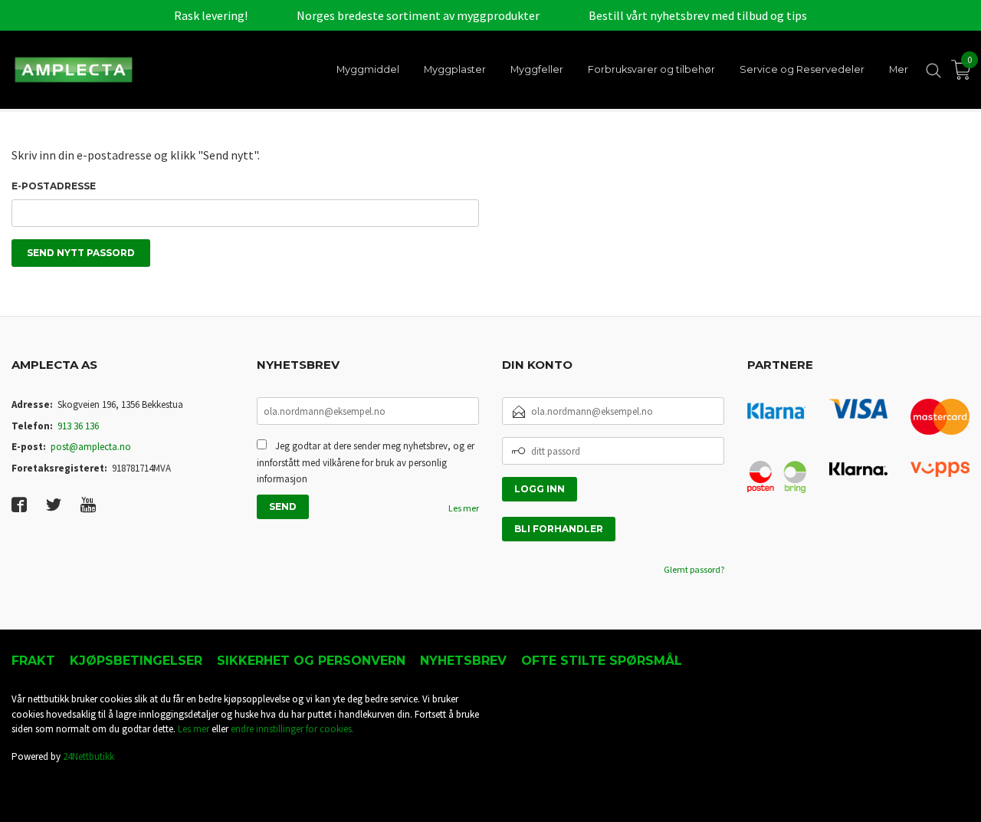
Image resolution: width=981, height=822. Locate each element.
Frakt (33, 660)
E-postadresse (53, 186)
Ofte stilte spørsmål (601, 660)
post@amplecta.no (91, 446)
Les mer (463, 508)
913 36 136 (78, 425)
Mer (898, 69)
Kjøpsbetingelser (136, 660)
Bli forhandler (558, 528)
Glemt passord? (694, 569)
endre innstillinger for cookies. (292, 728)
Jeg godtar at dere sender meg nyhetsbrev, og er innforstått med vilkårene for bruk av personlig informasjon (365, 462)
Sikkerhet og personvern (311, 660)
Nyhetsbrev (463, 660)
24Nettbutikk (88, 756)
